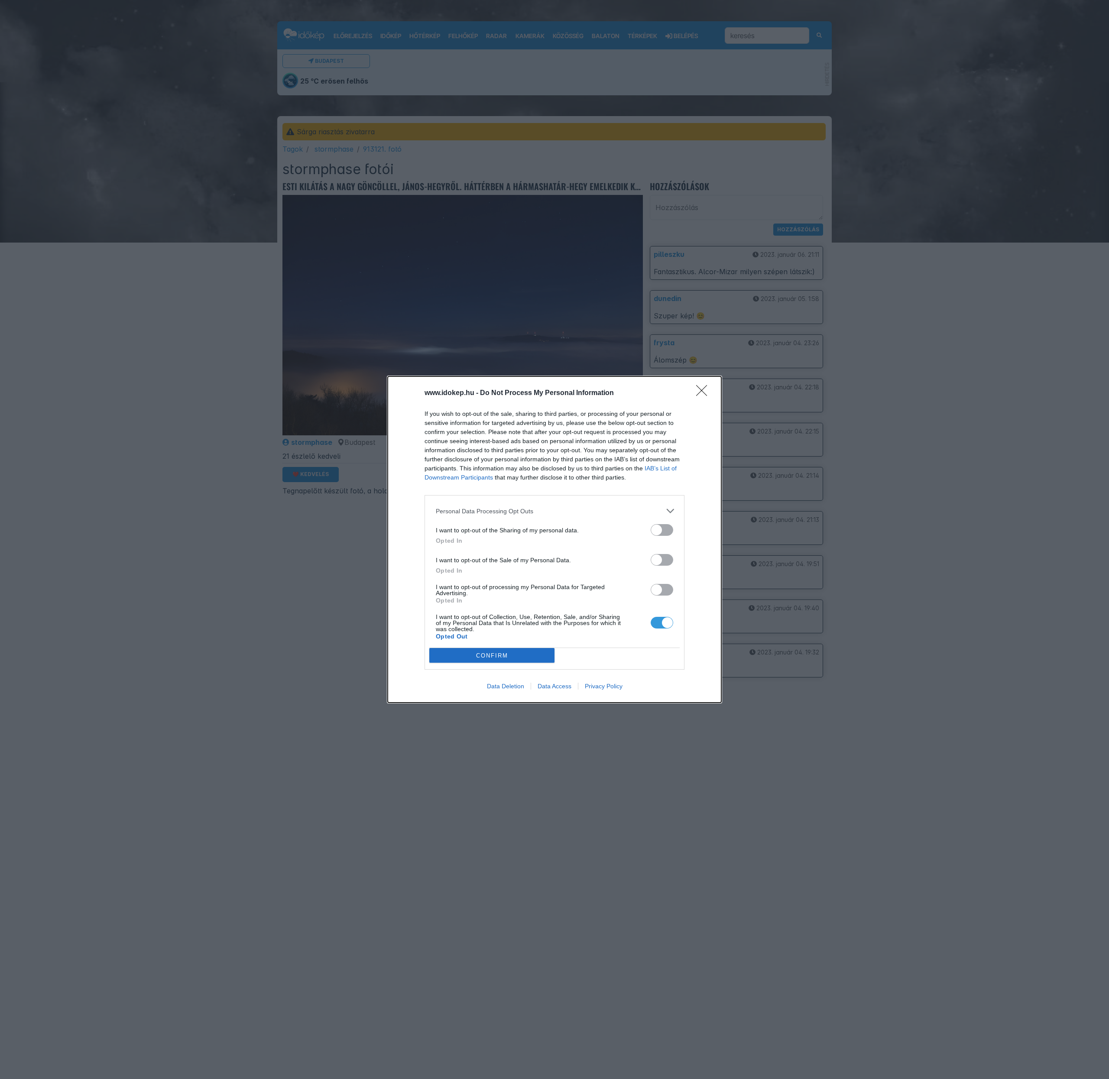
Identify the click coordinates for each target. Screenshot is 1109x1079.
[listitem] (554, 510)
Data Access (554, 686)
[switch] (662, 530)
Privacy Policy (604, 686)
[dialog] (554, 539)
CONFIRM (492, 655)
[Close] (704, 393)
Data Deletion (505, 686)
